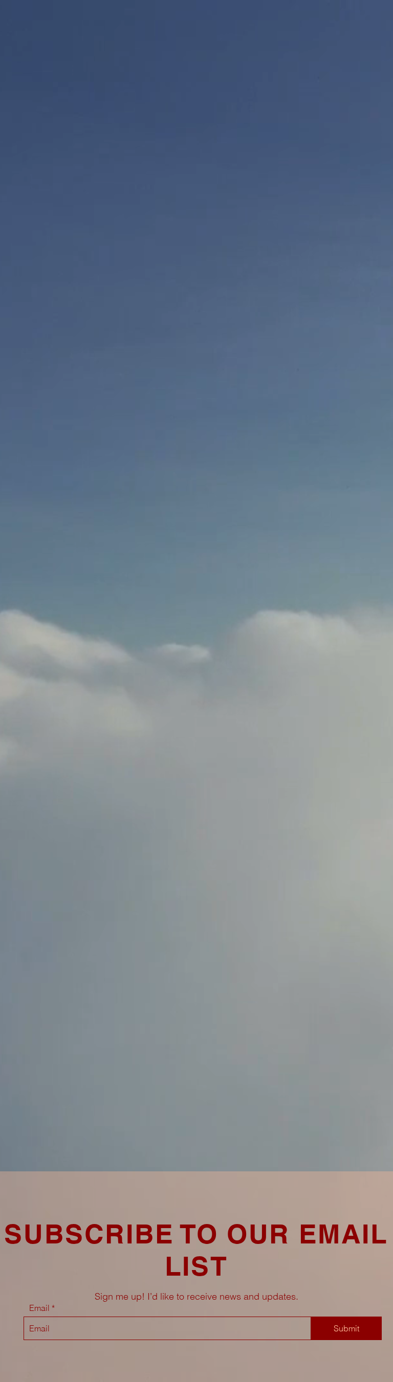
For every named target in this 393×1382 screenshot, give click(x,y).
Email (39, 1308)
